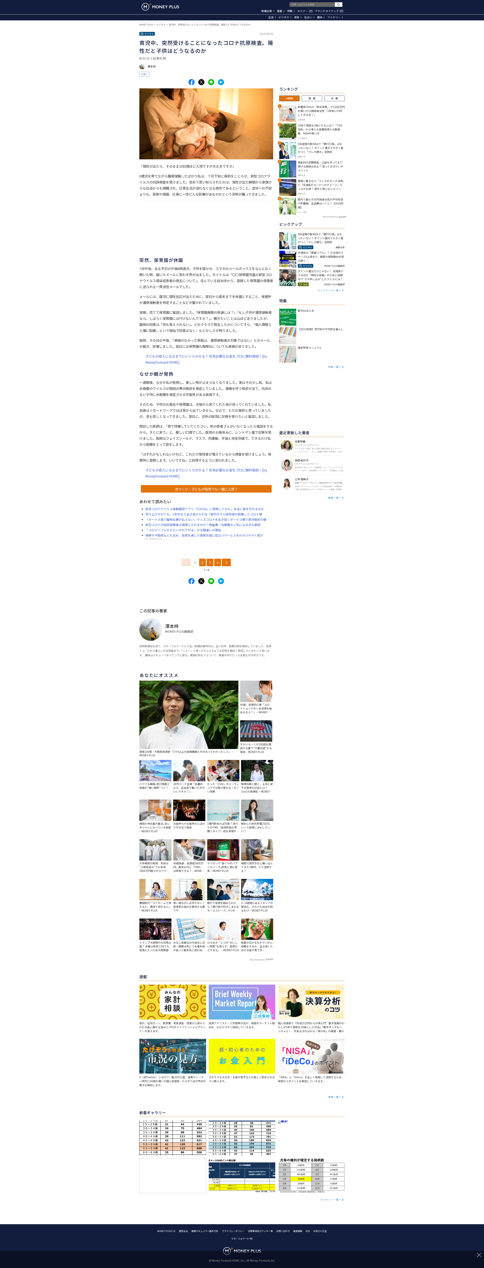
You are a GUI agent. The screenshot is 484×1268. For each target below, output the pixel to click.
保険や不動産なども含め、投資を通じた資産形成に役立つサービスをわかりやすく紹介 (204, 535)
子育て (144, 74)
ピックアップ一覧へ (329, 290)
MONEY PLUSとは (166, 1231)
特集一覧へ (334, 366)
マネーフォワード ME (242, 1238)
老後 (296, 17)
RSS (308, 1231)
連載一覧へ (334, 1096)
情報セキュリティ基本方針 (204, 1231)
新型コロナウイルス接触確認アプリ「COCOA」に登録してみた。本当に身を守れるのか (204, 509)
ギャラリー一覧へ (330, 1199)
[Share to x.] (201, 82)
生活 (271, 17)
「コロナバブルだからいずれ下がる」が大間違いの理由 (183, 530)
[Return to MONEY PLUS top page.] (160, 7)
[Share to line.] (211, 82)
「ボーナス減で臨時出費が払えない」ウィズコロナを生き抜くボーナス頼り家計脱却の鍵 (205, 519)
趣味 (319, 17)
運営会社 (183, 1231)
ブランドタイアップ (328, 11)
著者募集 (297, 1231)
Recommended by (257, 959)
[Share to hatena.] (221, 82)
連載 (279, 11)
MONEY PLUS (146, 24)
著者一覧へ (334, 497)
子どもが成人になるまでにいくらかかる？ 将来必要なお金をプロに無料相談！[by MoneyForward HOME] (206, 359)
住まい (308, 17)
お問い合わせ (283, 1231)
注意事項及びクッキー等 (260, 1231)
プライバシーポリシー (233, 1231)
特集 (289, 11)
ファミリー (334, 17)
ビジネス (283, 17)
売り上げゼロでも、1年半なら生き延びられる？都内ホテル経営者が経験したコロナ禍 (203, 514)
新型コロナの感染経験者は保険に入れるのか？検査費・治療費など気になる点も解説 (202, 524)
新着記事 (266, 11)
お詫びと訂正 (320, 1231)
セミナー (304, 11)
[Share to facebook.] (191, 82)
